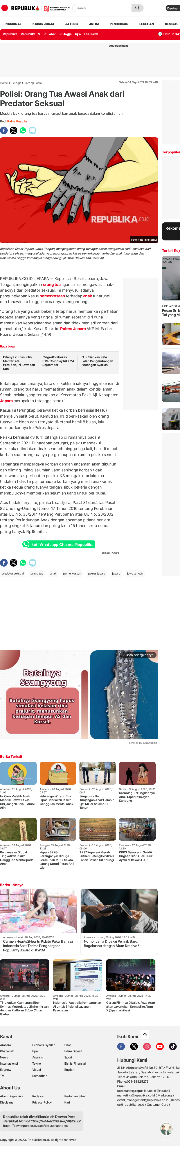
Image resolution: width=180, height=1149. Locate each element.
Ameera (5, 1045)
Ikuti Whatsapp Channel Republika (62, 544)
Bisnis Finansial (75, 1063)
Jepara (7, 400)
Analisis (37, 1057)
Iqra (35, 1051)
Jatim (94, 24)
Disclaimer (7, 1102)
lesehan (146, 24)
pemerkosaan (52, 296)
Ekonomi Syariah (43, 1045)
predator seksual (13, 573)
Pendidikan (119, 24)
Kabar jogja (43, 24)
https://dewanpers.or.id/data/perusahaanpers (35, 1125)
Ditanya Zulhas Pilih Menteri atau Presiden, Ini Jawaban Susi (19, 363)
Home (4, 83)
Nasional (13, 24)
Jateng (71, 24)
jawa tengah (135, 573)
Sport (68, 1057)
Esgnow (5, 1069)
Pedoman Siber (75, 1096)
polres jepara (96, 573)
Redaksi (38, 1096)
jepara (116, 573)
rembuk (171, 24)
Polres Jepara (73, 328)
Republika (10, 34)
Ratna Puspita (17, 121)
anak (87, 296)
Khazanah (7, 1051)
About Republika (11, 1096)
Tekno (36, 1063)
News (4, 1057)
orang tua (51, 284)
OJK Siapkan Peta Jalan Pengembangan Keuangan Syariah (97, 361)
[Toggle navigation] (4, 7)
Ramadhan (39, 1076)
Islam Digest (73, 1051)
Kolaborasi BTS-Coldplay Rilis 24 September (58, 361)
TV (2, 1076)
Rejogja (16, 83)
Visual (36, 1069)
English (69, 1069)
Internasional (9, 1063)
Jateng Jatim (33, 83)
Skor (67, 1045)
